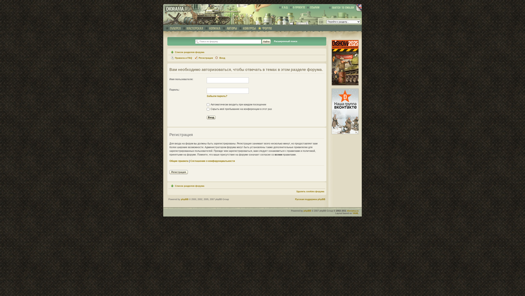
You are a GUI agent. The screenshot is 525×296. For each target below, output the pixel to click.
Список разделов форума (189, 52)
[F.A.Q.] (284, 7)
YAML (356, 213)
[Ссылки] (314, 7)
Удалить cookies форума (310, 191)
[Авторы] (232, 28)
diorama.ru (353, 211)
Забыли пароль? (217, 96)
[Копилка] (214, 28)
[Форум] (267, 28)
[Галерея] (175, 28)
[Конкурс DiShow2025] (345, 84)
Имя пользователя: (181, 79)
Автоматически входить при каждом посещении (238, 104)
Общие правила (178, 161)
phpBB (184, 199)
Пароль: (174, 89)
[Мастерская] (195, 28)
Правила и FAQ (183, 58)
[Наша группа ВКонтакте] (345, 133)
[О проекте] (298, 7)
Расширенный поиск (285, 41)
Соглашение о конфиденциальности (212, 161)
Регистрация (206, 58)
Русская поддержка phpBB (310, 199)
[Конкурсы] (249, 28)
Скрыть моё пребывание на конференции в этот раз (241, 109)
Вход (222, 58)
